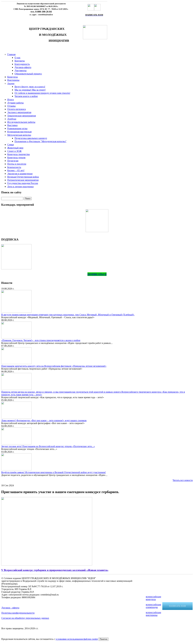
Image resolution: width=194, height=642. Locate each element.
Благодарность (22, 64)
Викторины (13, 80)
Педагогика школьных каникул (31, 138)
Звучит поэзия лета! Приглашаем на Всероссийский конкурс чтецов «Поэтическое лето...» (48, 446)
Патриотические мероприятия (22, 180)
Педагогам (12, 160)
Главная (11, 54)
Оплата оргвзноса (16, 109)
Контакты (20, 60)
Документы (21, 70)
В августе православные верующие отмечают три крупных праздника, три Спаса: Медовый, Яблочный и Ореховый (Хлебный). (67, 314)
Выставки (12, 125)
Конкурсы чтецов (16, 157)
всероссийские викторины (153, 613)
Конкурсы (12, 77)
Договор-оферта (23, 67)
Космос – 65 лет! (15, 170)
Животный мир (15, 147)
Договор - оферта (10, 607)
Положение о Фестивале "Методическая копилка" (41, 141)
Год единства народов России (22, 183)
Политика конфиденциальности (18, 613)
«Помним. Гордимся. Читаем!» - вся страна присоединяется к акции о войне (40, 340)
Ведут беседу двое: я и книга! (30, 86)
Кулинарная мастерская (19, 131)
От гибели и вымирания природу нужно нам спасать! (42, 93)
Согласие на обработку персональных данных (25, 618)
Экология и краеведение (20, 173)
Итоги (10, 99)
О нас (17, 57)
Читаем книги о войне (26, 96)
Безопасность (14, 167)
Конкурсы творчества (18, 154)
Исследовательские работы (21, 122)
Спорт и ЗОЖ (14, 151)
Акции (10, 83)
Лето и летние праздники (20, 186)
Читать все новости (183, 480)
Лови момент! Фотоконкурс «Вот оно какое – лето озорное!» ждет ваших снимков (44, 420)
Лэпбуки (11, 119)
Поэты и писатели (16, 164)
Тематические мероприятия (21, 115)
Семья (10, 144)
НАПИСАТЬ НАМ (177, 606)
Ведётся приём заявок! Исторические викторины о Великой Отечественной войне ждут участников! (53, 472)
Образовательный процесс (28, 73)
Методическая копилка (19, 135)
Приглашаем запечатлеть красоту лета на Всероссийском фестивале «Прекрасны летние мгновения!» (53, 366)
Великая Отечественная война (23, 177)
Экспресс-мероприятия (19, 112)
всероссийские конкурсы (153, 598)
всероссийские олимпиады (153, 606)
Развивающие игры (17, 128)
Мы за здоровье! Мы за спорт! (30, 90)
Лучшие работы (15, 102)
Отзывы (11, 106)
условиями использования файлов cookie (76, 639)
